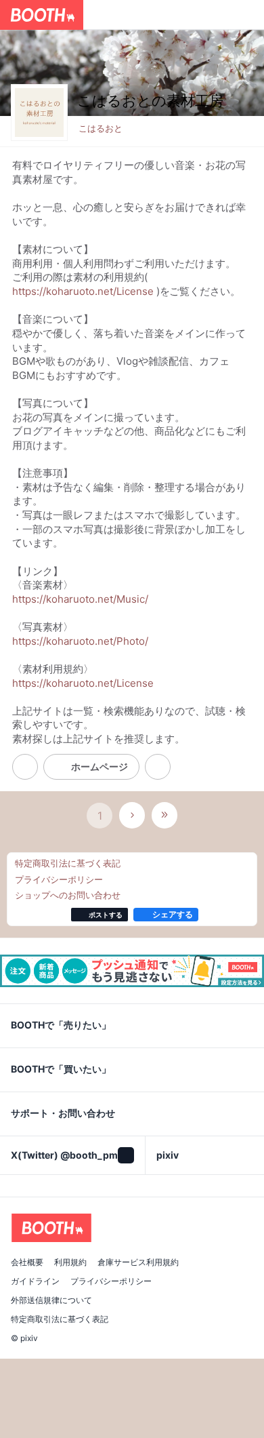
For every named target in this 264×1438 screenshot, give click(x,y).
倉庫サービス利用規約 (138, 1262)
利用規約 (70, 1262)
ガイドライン (35, 1281)
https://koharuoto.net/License (83, 291)
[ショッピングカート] (249, 15)
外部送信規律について (51, 1300)
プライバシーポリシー (111, 1281)
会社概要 (27, 1262)
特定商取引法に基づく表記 (59, 1319)
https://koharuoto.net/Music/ (80, 599)
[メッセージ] (158, 767)
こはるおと (101, 128)
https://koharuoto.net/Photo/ (80, 641)
